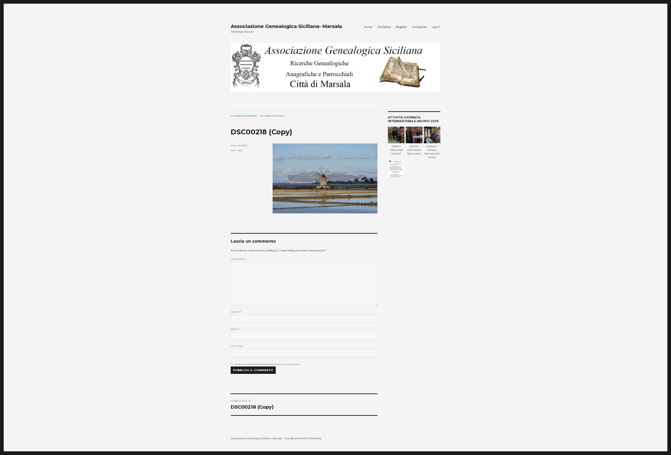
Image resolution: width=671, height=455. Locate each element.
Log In (436, 27)
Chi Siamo (384, 27)
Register (401, 27)
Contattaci (419, 27)
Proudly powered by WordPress (303, 438)
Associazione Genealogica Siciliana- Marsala (286, 26)
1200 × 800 (237, 150)
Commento (239, 259)
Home (368, 27)
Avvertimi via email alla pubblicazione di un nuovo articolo (267, 364)
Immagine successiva (272, 115)
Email (236, 329)
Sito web (237, 346)
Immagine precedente (244, 115)
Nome (236, 312)
